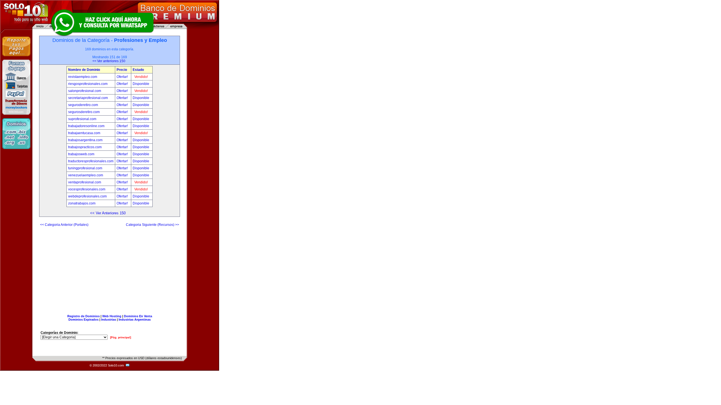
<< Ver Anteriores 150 (108, 213)
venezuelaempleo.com (85, 175)
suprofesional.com (82, 119)
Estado (138, 70)
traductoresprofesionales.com (91, 161)
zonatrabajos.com (81, 203)
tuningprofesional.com (85, 168)
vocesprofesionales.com (86, 189)
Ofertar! (123, 77)
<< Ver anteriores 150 (108, 61)
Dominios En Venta (138, 316)
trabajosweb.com (81, 154)
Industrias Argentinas (135, 319)
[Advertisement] (109, 268)
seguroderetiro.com (83, 105)
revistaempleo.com (82, 77)
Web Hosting (111, 316)
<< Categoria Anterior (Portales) (64, 225)
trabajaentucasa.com (84, 133)
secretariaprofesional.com (88, 98)
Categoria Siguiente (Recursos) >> (152, 225)
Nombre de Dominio (84, 70)
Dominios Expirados (83, 319)
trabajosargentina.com (85, 140)
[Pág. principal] (120, 337)
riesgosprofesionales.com (88, 84)
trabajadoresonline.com (86, 126)
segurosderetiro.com (84, 112)
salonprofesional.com (84, 91)
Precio (122, 70)
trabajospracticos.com (85, 147)
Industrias (108, 319)
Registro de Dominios (83, 316)
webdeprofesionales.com (87, 196)
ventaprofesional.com (84, 182)
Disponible (141, 84)
